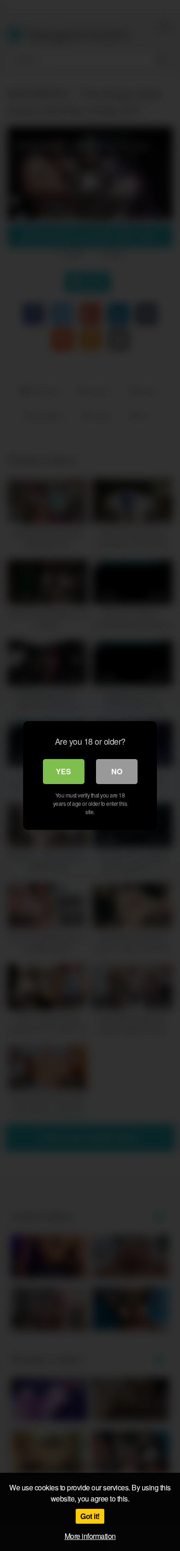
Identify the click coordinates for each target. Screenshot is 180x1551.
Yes (63, 771)
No (116, 771)
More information (90, 1536)
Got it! (90, 1516)
